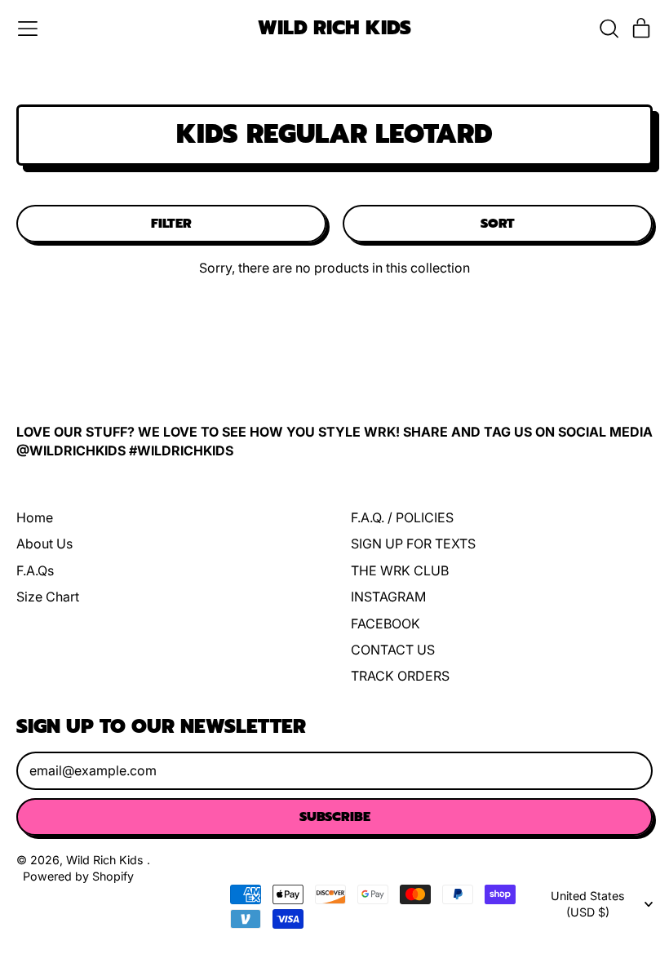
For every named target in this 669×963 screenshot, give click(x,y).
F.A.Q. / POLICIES (402, 517)
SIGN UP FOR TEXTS (413, 543)
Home (34, 517)
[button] (608, 28)
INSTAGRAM (388, 596)
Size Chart (47, 596)
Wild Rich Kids (334, 28)
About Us (44, 543)
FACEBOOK (385, 623)
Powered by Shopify (78, 876)
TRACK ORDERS (400, 676)
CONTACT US (393, 649)
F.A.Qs (35, 570)
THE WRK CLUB (400, 570)
